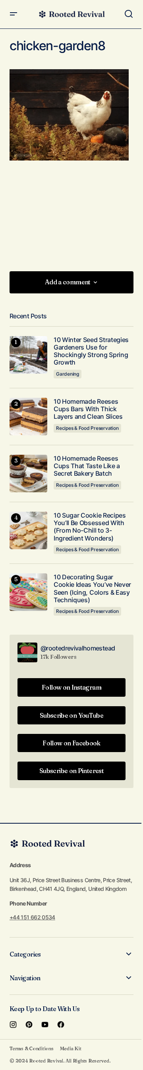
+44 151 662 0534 (32, 917)
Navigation (25, 978)
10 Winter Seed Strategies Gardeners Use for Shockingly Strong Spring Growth (91, 351)
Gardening (67, 374)
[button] (13, 14)
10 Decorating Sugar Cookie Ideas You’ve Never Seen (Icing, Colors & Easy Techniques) (92, 588)
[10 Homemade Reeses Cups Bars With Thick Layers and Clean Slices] (28, 416)
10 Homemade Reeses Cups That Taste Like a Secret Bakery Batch (87, 466)
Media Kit (70, 1048)
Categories (25, 954)
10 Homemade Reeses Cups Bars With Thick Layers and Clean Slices (88, 409)
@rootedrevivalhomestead (78, 648)
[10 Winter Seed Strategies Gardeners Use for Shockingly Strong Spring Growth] (28, 355)
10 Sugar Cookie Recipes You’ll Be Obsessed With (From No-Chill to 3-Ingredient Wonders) (90, 527)
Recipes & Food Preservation (87, 428)
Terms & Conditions (32, 1048)
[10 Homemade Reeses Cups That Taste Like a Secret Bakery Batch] (28, 473)
